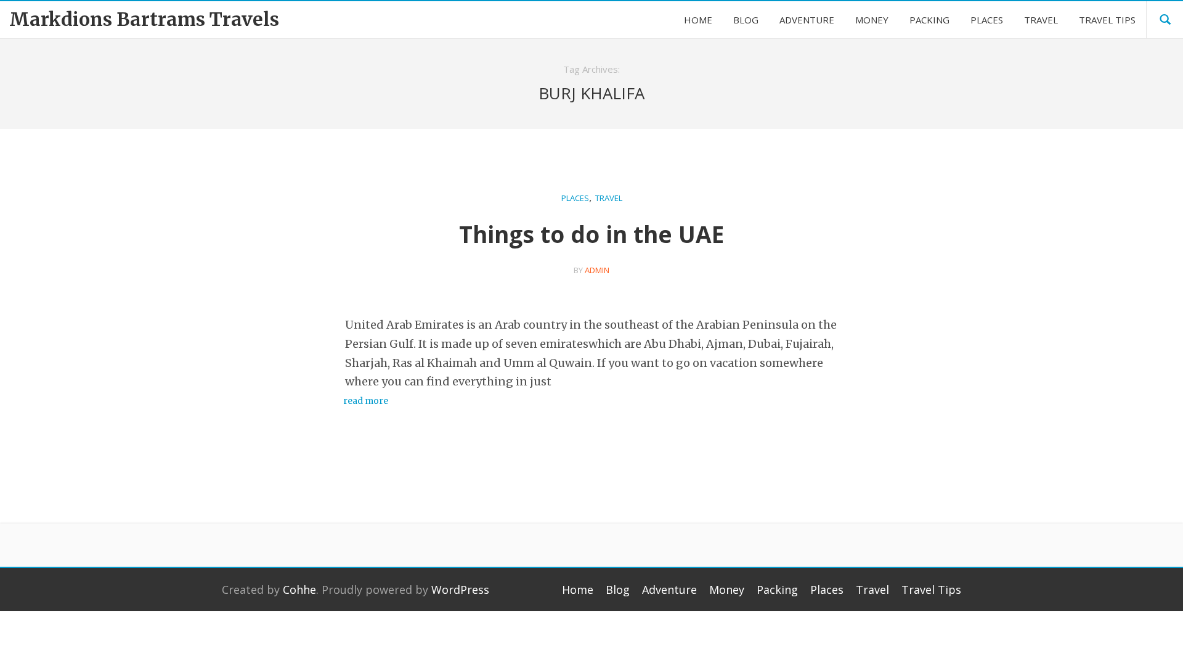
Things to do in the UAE (591, 234)
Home (577, 589)
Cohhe (299, 589)
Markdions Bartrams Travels (144, 19)
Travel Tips (931, 589)
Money (726, 589)
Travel (608, 198)
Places (575, 198)
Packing (777, 589)
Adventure (669, 589)
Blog (618, 589)
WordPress (460, 589)
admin (597, 270)
